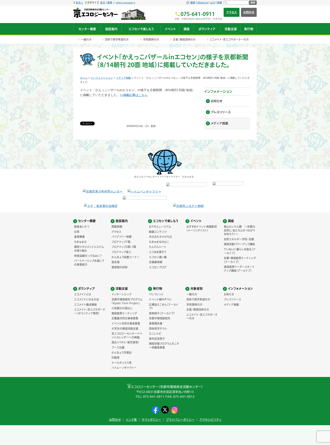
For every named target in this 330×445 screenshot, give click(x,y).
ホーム (83, 77)
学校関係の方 (151, 39)
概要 (192, 2)
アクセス (231, 12)
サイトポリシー (151, 419)
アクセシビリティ (210, 419)
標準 (109, 2)
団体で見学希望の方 (117, 39)
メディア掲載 (123, 77)
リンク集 (131, 419)
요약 (212, 2)
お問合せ (248, 12)
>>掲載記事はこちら (134, 95)
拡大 (102, 2)
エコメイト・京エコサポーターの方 (229, 39)
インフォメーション (102, 77)
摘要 (219, 2)
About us (202, 2)
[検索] (236, 3)
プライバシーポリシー (180, 419)
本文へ (79, 2)
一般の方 (86, 39)
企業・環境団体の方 (184, 39)
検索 (252, 2)
